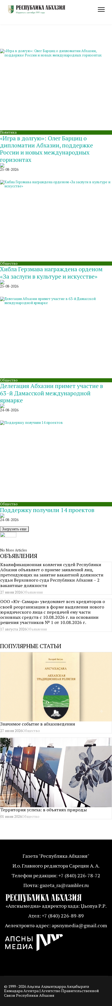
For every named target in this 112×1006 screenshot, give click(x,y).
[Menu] (101, 9)
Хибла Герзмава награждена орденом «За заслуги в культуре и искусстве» (51, 272)
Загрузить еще (14, 528)
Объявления (32, 592)
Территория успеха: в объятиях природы (43, 810)
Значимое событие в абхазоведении (37, 724)
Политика (8, 132)
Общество (9, 263)
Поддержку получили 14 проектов (47, 510)
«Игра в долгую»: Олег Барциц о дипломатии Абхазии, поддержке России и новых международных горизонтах (46, 148)
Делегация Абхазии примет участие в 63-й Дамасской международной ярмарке (51, 393)
